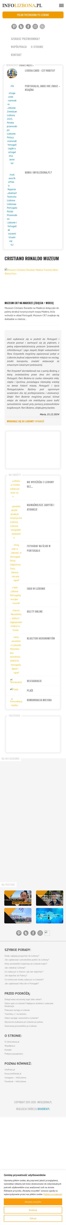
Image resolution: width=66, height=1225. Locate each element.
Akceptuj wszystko (33, 1201)
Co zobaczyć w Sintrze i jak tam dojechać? (24, 972)
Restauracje (34, 681)
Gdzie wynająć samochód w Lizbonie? (22, 1018)
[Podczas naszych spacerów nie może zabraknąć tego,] (18, 866)
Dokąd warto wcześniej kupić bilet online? (23, 999)
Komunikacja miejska (39, 700)
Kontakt (16, 55)
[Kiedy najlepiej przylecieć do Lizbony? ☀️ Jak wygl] (18, 806)
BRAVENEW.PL (44, 1109)
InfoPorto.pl (10, 1070)
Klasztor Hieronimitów (41, 638)
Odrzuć (33, 1218)
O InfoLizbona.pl (12, 1042)
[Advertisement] (33, 450)
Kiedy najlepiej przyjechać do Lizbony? (22, 956)
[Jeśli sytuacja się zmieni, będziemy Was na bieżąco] (18, 776)
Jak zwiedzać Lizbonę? (15, 968)
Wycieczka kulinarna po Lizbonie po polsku (24, 1022)
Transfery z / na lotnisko (15, 1014)
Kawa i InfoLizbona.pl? (38, 172)
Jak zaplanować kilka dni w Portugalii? (22, 984)
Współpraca (19, 47)
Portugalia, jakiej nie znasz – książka (42, 88)
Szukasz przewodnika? (25, 39)
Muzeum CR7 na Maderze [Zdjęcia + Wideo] (29, 303)
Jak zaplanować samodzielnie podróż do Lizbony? (27, 960)
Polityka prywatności (52, 1194)
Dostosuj (33, 1210)
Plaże (30, 690)
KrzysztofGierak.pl (13, 1074)
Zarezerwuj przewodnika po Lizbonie (21, 1026)
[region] (33, 1197)
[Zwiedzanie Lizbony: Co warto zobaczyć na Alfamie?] (17, 898)
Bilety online (35, 611)
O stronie (37, 47)
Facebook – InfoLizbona (15, 1082)
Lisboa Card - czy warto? (40, 70)
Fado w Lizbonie (36, 588)
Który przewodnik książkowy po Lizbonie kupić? (26, 964)
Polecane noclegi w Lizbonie (17, 1010)
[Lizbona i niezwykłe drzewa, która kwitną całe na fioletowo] (17, 915)
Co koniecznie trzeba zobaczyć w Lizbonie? (24, 980)
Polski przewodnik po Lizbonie (33, 15)
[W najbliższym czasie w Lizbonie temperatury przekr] (18, 836)
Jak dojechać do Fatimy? (16, 976)
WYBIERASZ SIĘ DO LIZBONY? (25, 421)
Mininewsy (20, 65)
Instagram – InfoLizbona (15, 1078)
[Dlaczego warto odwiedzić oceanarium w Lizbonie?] (49, 915)
